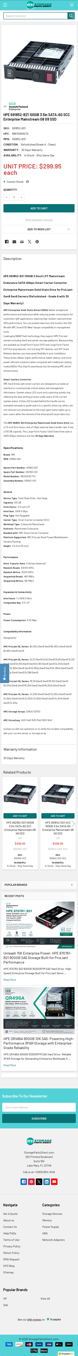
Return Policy (11, 1252)
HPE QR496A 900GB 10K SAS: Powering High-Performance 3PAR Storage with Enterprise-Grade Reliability (38, 1043)
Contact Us (10, 1226)
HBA (45, 1233)
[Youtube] (54, 1181)
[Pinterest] (37, 241)
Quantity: (10, 189)
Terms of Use (11, 1239)
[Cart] (72, 5)
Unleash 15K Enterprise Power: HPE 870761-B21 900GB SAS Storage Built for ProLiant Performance (37, 957)
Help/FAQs (9, 1233)
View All (45, 1298)
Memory (47, 1220)
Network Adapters (53, 1239)
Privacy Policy (11, 1246)
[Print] (22, 241)
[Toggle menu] (5, 5)
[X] (29, 241)
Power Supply (50, 1226)
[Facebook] (6, 241)
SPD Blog (9, 1265)
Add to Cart (20, 815)
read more (9, 979)
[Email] (14, 241)
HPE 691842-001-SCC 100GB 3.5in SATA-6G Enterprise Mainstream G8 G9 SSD (58, 828)
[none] (39, 62)
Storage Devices (52, 1213)
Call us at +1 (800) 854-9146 (39, 1172)
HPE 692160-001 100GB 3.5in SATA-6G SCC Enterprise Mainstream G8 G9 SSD (20, 828)
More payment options (39, 219)
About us (8, 1220)
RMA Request (11, 1259)
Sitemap (8, 1272)
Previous (4, 823)
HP (5, 1298)
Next (73, 823)
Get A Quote (10, 1213)
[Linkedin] (46, 1181)
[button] (39, 229)
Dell (5, 1305)
